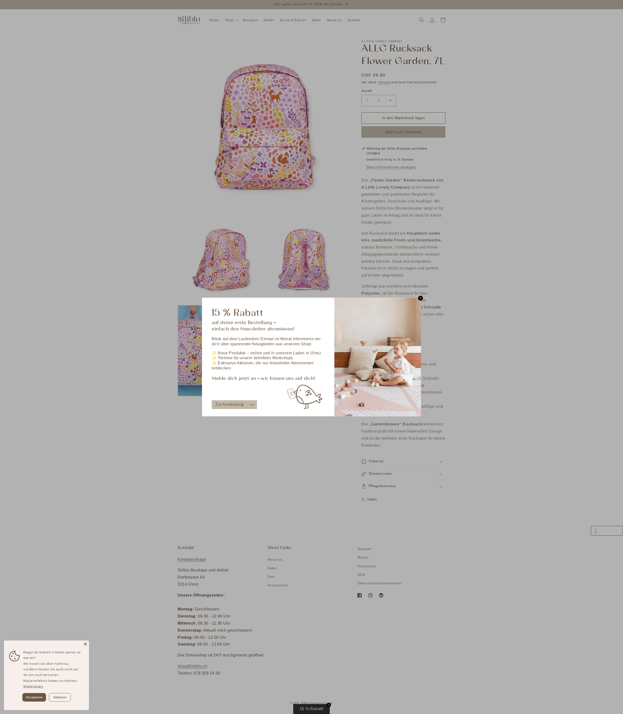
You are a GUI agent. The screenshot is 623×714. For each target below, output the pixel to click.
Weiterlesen (33, 686)
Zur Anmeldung (229, 404)
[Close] (85, 644)
